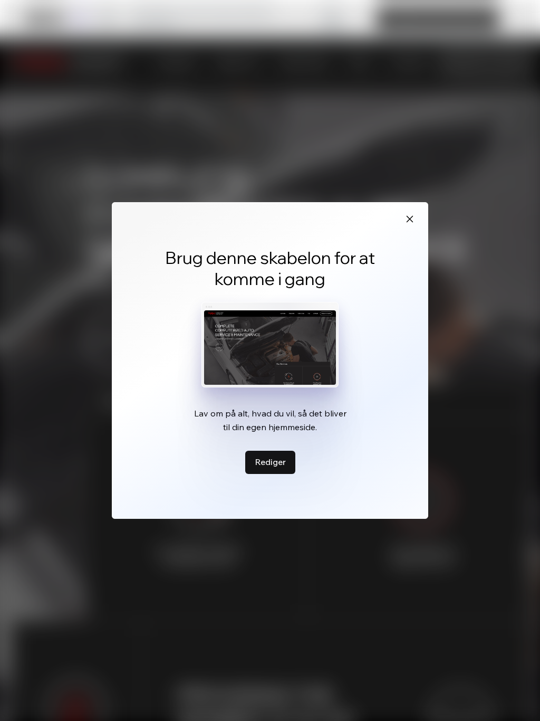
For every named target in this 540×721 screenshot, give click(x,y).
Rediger (270, 462)
